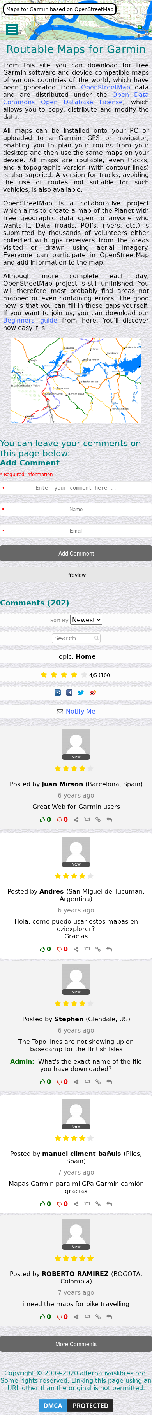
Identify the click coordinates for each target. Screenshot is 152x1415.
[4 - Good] (74, 675)
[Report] (87, 819)
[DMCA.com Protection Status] (76, 1411)
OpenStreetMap (105, 87)
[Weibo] (93, 693)
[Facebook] (70, 693)
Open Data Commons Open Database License (76, 98)
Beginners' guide (30, 320)
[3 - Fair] (64, 675)
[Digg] (58, 693)
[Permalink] (98, 819)
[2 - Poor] (54, 675)
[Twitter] (82, 693)
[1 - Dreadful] (44, 675)
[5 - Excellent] (84, 675)
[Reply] (109, 819)
